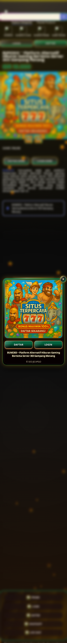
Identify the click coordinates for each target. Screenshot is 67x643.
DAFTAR (19, 344)
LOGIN (48, 344)
